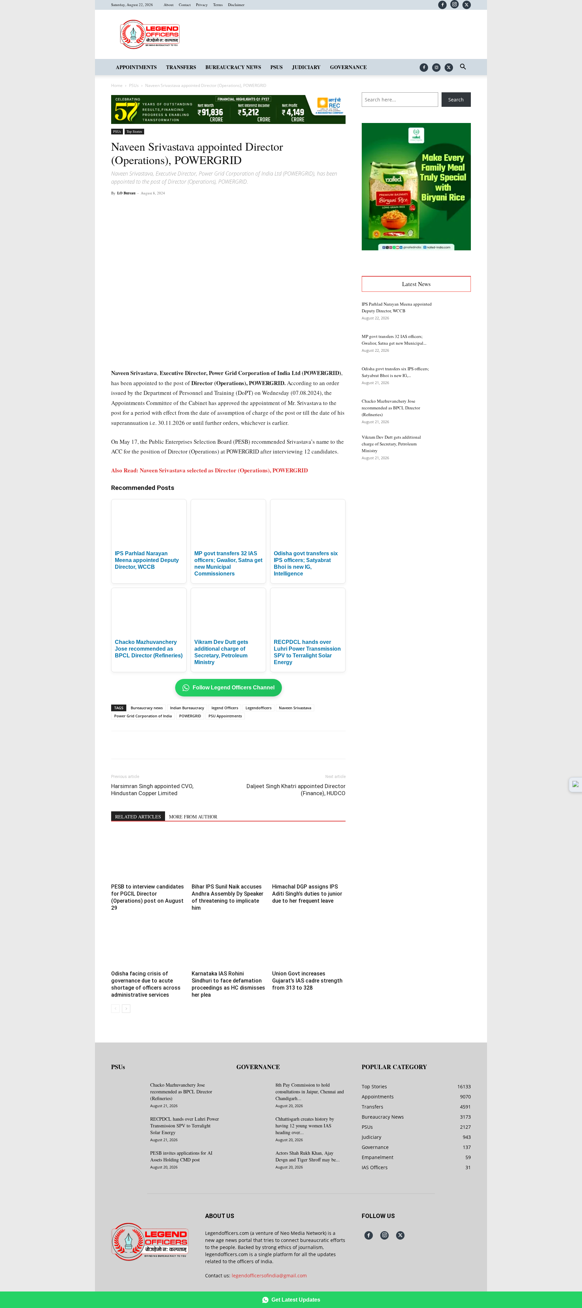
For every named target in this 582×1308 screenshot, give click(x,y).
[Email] (219, 208)
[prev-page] (115, 1008)
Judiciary (306, 67)
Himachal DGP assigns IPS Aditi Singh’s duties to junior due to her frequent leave (307, 893)
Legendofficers (258, 707)
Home (117, 85)
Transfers (181, 67)
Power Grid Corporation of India (143, 715)
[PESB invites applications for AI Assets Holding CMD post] (128, 1161)
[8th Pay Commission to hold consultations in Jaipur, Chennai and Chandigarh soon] (253, 1093)
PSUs (276, 67)
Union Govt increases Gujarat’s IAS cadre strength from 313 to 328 (307, 980)
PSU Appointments (225, 715)
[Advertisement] (416, 519)
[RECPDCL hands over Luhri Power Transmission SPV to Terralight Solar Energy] (128, 1127)
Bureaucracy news (147, 707)
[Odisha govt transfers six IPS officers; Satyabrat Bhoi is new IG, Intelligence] (454, 377)
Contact (185, 4)
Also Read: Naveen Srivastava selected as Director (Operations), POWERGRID (209, 470)
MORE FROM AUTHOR (193, 816)
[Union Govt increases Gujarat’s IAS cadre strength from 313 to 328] (309, 942)
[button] (463, 67)
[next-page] (126, 1008)
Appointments (136, 67)
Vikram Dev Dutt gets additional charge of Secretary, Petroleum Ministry (391, 444)
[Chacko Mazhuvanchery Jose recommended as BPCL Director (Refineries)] (454, 409)
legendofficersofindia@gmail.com (269, 1275)
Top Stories (134, 131)
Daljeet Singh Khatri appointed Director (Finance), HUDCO (296, 790)
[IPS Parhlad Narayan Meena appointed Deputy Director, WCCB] (454, 312)
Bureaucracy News (233, 67)
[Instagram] (454, 4)
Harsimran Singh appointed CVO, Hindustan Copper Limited (152, 790)
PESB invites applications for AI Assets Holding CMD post (181, 1156)
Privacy (202, 4)
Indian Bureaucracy (187, 707)
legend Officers (225, 707)
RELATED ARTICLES (138, 816)
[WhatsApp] (188, 208)
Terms (218, 4)
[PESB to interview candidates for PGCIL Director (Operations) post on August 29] (148, 856)
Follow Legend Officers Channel (233, 687)
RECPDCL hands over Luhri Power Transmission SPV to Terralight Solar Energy (184, 1125)
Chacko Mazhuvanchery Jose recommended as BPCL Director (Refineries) (149, 648)
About (168, 4)
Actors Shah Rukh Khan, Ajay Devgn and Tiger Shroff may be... (308, 1156)
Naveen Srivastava (295, 707)
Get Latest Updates (295, 1300)
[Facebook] (442, 5)
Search (456, 99)
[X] (466, 5)
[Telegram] (235, 208)
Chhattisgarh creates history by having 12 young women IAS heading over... (305, 1125)
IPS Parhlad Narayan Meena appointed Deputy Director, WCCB (147, 560)
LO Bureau (126, 193)
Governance (348, 67)
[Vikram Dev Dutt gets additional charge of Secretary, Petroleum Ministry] (454, 445)
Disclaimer (236, 4)
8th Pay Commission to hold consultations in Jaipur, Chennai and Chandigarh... (310, 1091)
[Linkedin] (204, 208)
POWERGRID (190, 715)
